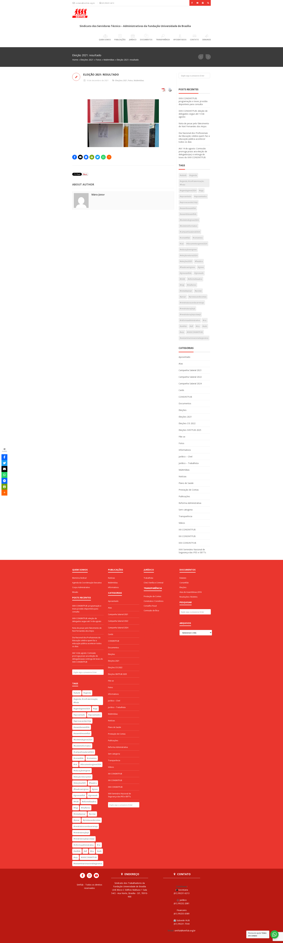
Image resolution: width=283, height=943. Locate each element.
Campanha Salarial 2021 (190, 370)
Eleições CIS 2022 (187, 423)
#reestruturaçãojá (187, 308)
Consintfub (184, 582)
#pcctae (198, 291)
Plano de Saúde (186, 483)
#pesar (183, 296)
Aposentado (184, 357)
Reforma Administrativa (190, 503)
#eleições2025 (186, 261)
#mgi (182, 285)
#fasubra (199, 261)
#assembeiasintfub (188, 208)
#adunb (183, 175)
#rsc (205, 320)
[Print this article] (91, 157)
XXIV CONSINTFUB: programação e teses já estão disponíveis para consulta (193, 101)
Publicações (120, 39)
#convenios (198, 237)
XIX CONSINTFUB (187, 529)
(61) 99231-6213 (108, 3)
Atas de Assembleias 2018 (190, 592)
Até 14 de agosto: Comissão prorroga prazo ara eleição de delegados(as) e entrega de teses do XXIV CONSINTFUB (193, 153)
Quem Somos (105, 39)
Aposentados (179, 39)
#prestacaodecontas (197, 296)
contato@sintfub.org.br (86, 3)
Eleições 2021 (86, 59)
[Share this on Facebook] (74, 157)
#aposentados (200, 196)
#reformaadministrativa (190, 320)
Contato (194, 39)
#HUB (182, 279)
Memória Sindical (79, 578)
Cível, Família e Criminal (153, 582)
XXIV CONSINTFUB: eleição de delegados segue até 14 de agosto (193, 113)
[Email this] (80, 157)
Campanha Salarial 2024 (190, 383)
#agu (201, 190)
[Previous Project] (200, 56)
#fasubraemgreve (187, 267)
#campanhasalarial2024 (190, 232)
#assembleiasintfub (188, 214)
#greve (201, 267)
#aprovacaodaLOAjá (188, 202)
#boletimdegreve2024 (189, 220)
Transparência (163, 39)
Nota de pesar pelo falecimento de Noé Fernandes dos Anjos (194, 125)
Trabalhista (148, 578)
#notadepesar (186, 291)
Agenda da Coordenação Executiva (87, 582)
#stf (191, 326)
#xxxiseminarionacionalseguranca (194, 338)
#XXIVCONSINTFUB (195, 332)
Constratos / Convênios (153, 601)
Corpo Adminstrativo (81, 587)
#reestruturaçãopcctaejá (190, 314)
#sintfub (183, 326)
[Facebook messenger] (86, 157)
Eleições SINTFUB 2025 (190, 430)
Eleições (182, 410)
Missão (75, 592)
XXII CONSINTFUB (187, 542)
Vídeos (182, 523)
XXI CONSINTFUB (187, 536)
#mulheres (191, 285)
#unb (205, 326)
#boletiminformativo (188, 226)
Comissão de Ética (151, 610)
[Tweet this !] (97, 157)
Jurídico (132, 39)
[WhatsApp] (103, 157)
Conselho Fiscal (150, 606)
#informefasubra (195, 279)
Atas (181, 363)
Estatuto (183, 578)
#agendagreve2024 (188, 190)
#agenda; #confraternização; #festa (192, 183)
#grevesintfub (185, 273)
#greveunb (199, 273)
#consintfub (185, 237)
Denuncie (206, 39)
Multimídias (108, 59)
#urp (182, 332)
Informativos (185, 449)
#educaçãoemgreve (188, 249)
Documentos (146, 39)
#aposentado (185, 196)
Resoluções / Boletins (188, 597)
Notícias (182, 476)
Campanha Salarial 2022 (190, 376)
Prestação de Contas (189, 489)
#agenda (193, 175)
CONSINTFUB (185, 396)
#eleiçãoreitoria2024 (188, 255)
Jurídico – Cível (185, 456)
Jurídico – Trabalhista (189, 463)
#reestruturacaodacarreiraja (192, 302)
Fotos (98, 59)
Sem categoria (185, 509)
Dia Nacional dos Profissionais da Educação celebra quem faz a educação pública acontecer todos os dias (194, 137)
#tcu (198, 326)
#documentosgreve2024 (196, 243)
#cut (182, 243)
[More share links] (109, 157)
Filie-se (182, 436)
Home (75, 59)
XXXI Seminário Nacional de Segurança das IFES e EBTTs (192, 551)
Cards (181, 390)
